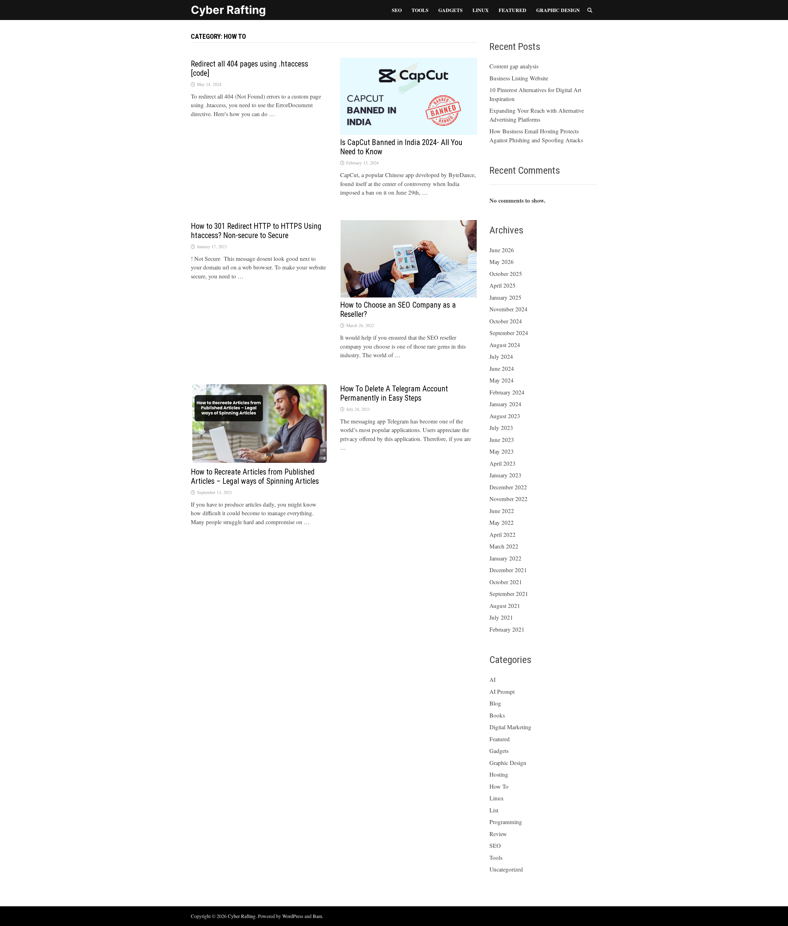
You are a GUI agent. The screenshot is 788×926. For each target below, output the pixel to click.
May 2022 (501, 522)
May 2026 (501, 261)
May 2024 (501, 380)
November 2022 (508, 499)
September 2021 (508, 593)
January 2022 (505, 558)
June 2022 (501, 511)
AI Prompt (502, 691)
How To (499, 786)
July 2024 (501, 356)
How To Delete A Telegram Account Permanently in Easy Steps (394, 393)
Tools (420, 10)
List (493, 810)
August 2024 (504, 345)
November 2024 (508, 309)
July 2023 (501, 427)
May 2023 (501, 451)
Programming (505, 822)
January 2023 (505, 475)
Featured (512, 10)
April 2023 (502, 463)
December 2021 (508, 570)
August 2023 (504, 416)
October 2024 (505, 321)
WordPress (292, 916)
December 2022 (508, 487)
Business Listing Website (518, 78)
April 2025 (502, 285)
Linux (480, 10)
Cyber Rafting (228, 10)
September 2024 (508, 333)
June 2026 (501, 250)
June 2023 (501, 439)
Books (497, 715)
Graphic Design (558, 10)
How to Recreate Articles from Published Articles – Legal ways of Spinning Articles (255, 476)
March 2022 (503, 546)
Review (498, 834)
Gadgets (450, 10)
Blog (495, 703)
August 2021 (504, 605)
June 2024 (501, 368)
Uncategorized (506, 869)
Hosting (498, 774)
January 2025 (505, 297)
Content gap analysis (513, 66)
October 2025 (505, 273)
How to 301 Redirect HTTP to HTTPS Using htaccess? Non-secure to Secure (256, 231)
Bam (317, 916)
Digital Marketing (510, 727)
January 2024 (505, 404)
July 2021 (501, 617)
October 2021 (505, 582)
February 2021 (507, 629)
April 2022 (502, 534)
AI (492, 679)
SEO (397, 10)
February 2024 (507, 392)
